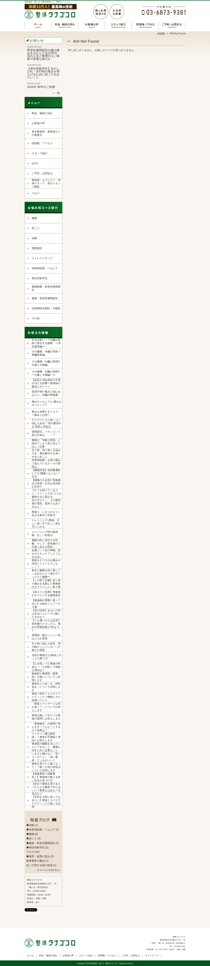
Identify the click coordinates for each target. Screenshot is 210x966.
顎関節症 (37, 248)
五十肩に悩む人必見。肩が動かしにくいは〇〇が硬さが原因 (46, 646)
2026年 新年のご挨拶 (41, 87)
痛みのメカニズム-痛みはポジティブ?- (46, 403)
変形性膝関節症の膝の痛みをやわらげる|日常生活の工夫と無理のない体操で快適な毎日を (43, 55)
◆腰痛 (30, 834)
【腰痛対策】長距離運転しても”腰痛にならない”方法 (46, 473)
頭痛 (34, 238)
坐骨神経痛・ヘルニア (45, 268)
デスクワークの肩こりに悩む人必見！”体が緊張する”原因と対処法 (46, 423)
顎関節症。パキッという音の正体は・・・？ (46, 433)
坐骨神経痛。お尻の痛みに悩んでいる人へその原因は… (46, 463)
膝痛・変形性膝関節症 (45, 298)
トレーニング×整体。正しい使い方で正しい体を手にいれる (46, 523)
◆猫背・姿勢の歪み (38, 856)
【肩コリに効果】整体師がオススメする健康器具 (46, 594)
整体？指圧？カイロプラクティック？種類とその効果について (46, 697)
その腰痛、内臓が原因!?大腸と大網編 (46, 363)
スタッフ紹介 (118, 25)
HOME (161, 33)
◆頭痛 (30, 825)
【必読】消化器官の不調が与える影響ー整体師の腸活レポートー (46, 383)
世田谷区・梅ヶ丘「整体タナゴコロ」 (105, 963)
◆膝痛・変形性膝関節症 (40, 843)
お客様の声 (91, 25)
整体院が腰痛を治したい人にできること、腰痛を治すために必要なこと (46, 747)
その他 (36, 318)
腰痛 (34, 218)
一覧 (57, 93)
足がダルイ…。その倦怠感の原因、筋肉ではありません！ (46, 503)
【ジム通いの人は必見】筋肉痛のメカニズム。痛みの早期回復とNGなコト (46, 625)
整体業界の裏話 (35, 860)
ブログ (36, 193)
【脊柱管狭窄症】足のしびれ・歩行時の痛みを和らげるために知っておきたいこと (43, 73)
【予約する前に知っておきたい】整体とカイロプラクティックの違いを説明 (46, 802)
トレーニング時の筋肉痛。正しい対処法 (45, 533)
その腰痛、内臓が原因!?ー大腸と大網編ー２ (46, 373)
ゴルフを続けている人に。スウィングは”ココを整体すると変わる (46, 493)
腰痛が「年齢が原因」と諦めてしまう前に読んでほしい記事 (46, 443)
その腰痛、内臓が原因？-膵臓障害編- (46, 353)
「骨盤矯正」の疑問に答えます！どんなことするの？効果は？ (46, 727)
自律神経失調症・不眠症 (46, 308)
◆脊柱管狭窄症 (35, 847)
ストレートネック (42, 258)
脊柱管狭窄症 (39, 278)
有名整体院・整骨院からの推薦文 (46, 133)
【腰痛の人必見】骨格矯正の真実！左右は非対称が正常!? (46, 483)
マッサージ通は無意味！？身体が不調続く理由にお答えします (46, 737)
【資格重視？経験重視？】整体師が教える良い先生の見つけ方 (46, 777)
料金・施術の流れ (65, 25)
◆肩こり (31, 838)
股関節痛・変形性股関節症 (46, 288)
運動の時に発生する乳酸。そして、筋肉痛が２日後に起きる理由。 (46, 543)
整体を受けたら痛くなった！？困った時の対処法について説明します (46, 767)
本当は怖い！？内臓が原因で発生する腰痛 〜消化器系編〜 (46, 343)
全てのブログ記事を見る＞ (49, 870)
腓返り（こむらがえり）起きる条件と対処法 (46, 513)
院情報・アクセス (145, 25)
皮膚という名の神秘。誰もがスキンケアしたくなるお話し (46, 553)
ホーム (38, 25)
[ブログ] (43, 821)
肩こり (36, 228)
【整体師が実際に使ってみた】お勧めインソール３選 (46, 603)
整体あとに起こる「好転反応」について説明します (46, 687)
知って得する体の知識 (39, 865)
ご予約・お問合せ (171, 25)
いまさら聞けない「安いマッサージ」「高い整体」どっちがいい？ (46, 757)
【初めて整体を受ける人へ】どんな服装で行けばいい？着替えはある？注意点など (46, 788)
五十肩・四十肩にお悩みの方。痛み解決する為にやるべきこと (46, 453)
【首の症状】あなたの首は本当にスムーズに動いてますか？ (46, 613)
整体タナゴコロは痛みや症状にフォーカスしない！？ (46, 563)
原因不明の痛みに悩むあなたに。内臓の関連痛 (46, 393)
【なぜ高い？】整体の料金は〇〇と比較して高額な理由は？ (46, 667)
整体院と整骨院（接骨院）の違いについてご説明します (46, 677)
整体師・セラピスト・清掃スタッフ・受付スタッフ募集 (46, 183)
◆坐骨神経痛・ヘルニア (40, 829)
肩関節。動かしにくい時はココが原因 (46, 637)
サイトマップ (152, 955)
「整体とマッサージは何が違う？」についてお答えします (46, 707)
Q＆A (35, 163)
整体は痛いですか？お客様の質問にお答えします (46, 717)
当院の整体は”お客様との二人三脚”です (46, 657)
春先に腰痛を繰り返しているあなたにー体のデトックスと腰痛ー (46, 573)
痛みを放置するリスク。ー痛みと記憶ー (46, 413)
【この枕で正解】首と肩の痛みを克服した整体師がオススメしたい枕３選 (46, 583)
